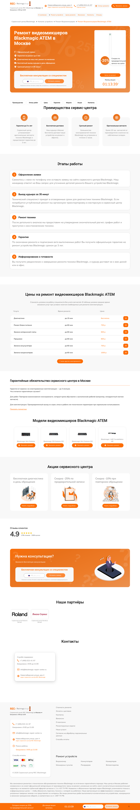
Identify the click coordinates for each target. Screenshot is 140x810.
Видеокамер (61, 761)
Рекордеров (85, 765)
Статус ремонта (103, 6)
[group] (19, 616)
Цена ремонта (70, 15)
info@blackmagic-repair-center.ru (33, 670)
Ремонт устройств (57, 15)
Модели (69, 103)
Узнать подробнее (28, 506)
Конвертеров (111, 761)
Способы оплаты (62, 739)
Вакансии (81, 15)
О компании (42, 15)
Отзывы (99, 15)
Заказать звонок (121, 6)
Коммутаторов (86, 761)
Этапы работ (33, 103)
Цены (46, 103)
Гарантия (57, 103)
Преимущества (17, 103)
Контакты (90, 15)
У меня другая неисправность (70, 361)
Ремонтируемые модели (65, 726)
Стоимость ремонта (63, 707)
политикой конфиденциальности (58, 85)
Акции (79, 103)
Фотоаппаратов (112, 765)
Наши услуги (61, 729)
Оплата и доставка (63, 711)
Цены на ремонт (110, 75)
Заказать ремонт (27, 445)
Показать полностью (18, 409)
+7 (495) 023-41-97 (84, 5)
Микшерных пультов (64, 765)
